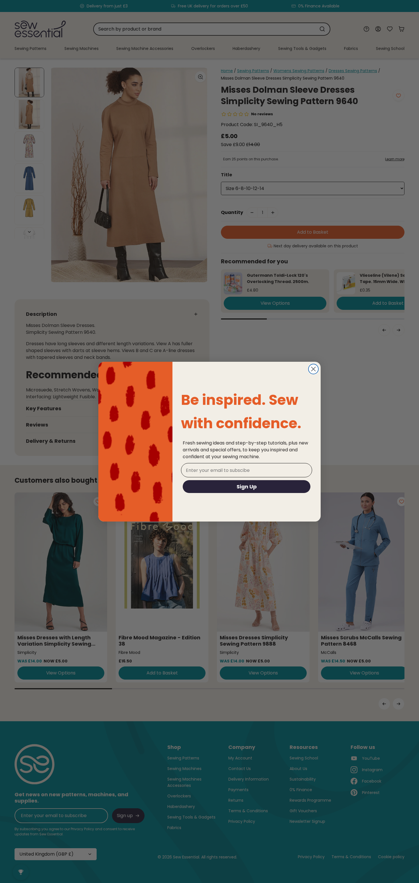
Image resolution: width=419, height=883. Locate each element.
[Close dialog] (313, 369)
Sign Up (247, 486)
